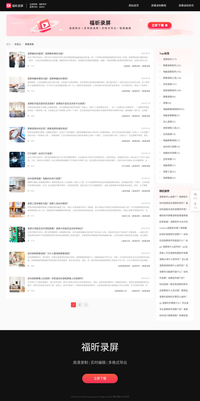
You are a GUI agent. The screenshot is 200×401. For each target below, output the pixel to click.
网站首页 (134, 5)
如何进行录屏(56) (171, 147)
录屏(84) (167, 103)
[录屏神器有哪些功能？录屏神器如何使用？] (18, 84)
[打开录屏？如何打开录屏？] (18, 159)
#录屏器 (126, 66)
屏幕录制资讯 (186, 5)
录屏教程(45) (169, 178)
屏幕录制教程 (158, 5)
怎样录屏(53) (169, 159)
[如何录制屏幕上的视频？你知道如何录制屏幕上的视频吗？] (18, 284)
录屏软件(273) (170, 59)
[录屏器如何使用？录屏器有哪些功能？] (18, 59)
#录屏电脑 (126, 191)
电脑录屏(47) (169, 165)
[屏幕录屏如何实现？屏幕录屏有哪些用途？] (18, 134)
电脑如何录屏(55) (171, 153)
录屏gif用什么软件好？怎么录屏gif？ (177, 259)
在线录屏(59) (169, 134)
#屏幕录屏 (126, 141)
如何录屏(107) (170, 84)
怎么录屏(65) (169, 122)
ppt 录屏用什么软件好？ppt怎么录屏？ (177, 247)
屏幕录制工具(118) (172, 78)
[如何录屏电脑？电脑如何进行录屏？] (18, 184)
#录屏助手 (126, 116)
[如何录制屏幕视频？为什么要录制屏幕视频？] (18, 259)
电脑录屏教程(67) (171, 115)
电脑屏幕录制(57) (171, 140)
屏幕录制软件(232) (172, 65)
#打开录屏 (126, 166)
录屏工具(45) (169, 172)
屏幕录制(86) (169, 97)
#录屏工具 (126, 216)
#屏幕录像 (146, 66)
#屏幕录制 (136, 66)
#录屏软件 (136, 91)
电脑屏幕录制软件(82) (173, 109)
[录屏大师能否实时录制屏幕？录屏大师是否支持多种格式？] (18, 234)
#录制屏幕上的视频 (122, 291)
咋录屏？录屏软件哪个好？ (172, 278)
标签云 (18, 44)
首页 (8, 44)
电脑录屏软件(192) (172, 72)
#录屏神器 (126, 91)
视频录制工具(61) (171, 128)
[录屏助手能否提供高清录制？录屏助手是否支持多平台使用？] (18, 109)
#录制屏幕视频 (124, 266)
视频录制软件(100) (172, 90)
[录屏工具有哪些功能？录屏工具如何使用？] (18, 209)
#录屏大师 (126, 241)
